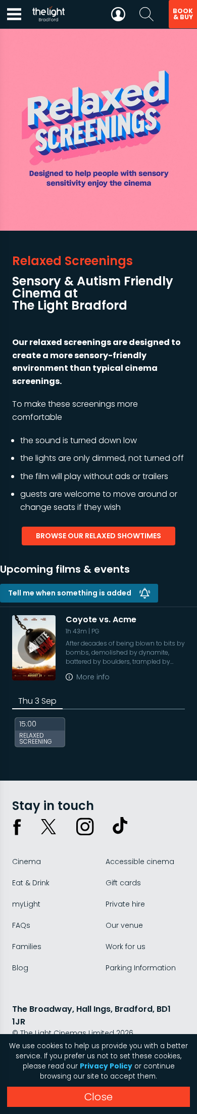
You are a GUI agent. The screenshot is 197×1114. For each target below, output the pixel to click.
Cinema (26, 861)
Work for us (125, 946)
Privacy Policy (106, 1066)
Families (26, 946)
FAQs (21, 925)
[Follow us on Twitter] (48, 827)
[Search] (146, 14)
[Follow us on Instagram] (85, 827)
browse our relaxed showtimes (98, 536)
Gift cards (123, 883)
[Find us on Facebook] (17, 827)
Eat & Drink (31, 883)
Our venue (124, 925)
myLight (26, 904)
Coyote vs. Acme (101, 619)
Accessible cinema (140, 861)
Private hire (125, 904)
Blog (20, 968)
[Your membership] (118, 14)
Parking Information (141, 968)
